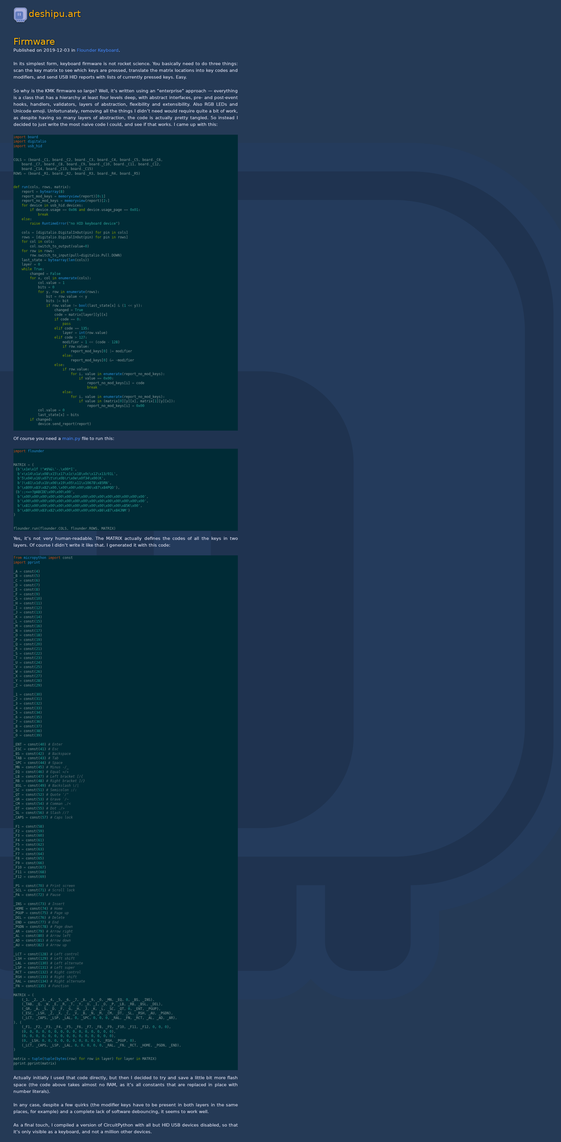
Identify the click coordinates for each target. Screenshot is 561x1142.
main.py (71, 438)
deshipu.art (55, 13)
